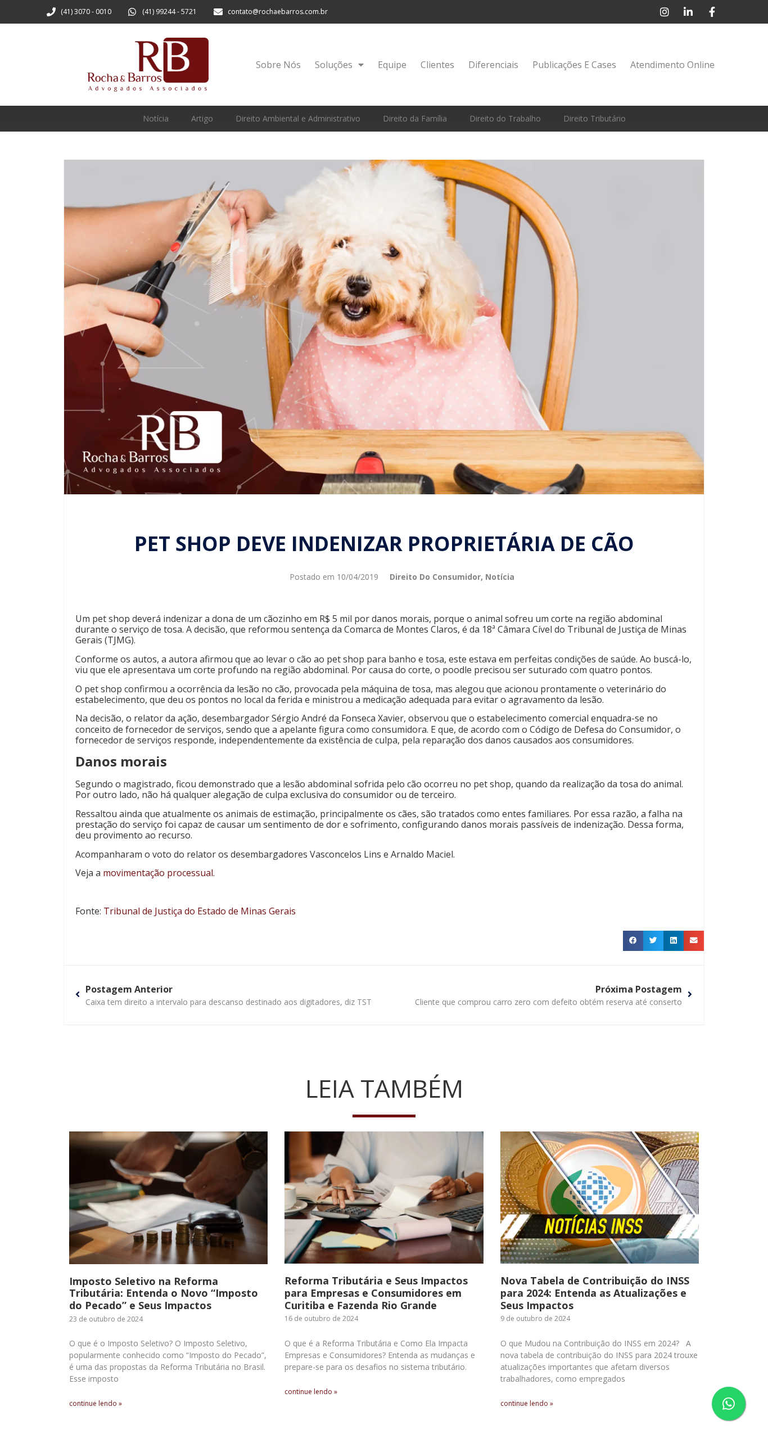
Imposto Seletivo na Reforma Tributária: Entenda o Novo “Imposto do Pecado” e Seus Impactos (163, 1293)
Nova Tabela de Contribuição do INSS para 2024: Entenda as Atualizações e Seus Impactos (594, 1292)
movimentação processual (158, 873)
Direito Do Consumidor (435, 576)
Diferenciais (493, 64)
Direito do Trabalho (505, 118)
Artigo (202, 118)
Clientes (437, 64)
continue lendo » (95, 1403)
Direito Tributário (594, 118)
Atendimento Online (672, 64)
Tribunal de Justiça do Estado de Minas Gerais (199, 911)
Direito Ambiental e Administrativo (298, 118)
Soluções (334, 64)
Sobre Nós (278, 64)
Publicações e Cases (574, 64)
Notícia (156, 118)
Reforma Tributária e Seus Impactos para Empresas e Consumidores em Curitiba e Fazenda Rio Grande (376, 1292)
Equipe (392, 64)
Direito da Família (415, 118)
